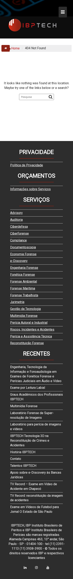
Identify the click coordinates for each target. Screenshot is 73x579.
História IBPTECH (22, 452)
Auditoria (16, 220)
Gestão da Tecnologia (25, 309)
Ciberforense (19, 233)
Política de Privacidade (26, 165)
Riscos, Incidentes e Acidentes (32, 329)
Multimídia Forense (24, 406)
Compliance (18, 240)
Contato (15, 459)
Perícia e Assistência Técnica (31, 336)
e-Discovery (19, 261)
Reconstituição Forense (27, 343)
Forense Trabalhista (24, 295)
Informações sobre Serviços (30, 189)
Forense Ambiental (23, 281)
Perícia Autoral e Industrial (28, 323)
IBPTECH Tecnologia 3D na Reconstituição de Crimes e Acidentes (29, 440)
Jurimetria (17, 302)
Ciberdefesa (19, 227)
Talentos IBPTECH (23, 466)
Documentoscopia (23, 247)
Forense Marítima (22, 288)
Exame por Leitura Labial (27, 388)
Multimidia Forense (24, 316)
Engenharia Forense (24, 268)
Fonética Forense (22, 275)
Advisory (16, 213)
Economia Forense (23, 254)
